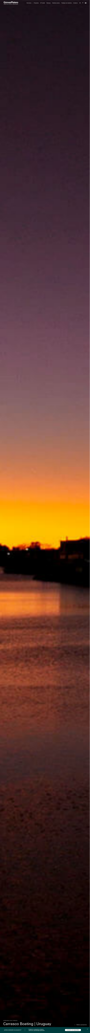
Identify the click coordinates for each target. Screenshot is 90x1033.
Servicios (29, 3)
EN (80, 3)
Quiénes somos (56, 3)
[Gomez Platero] (10, 3)
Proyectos (36, 3)
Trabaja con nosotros (66, 3)
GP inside (42, 3)
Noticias (49, 3)
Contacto (75, 3)
